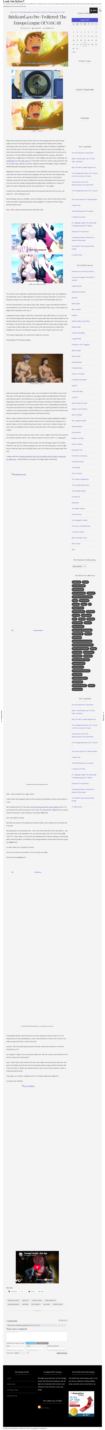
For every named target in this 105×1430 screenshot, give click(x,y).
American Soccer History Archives (83, 271)
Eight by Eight (76, 350)
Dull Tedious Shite (25, 12)
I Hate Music (36, 12)
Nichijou (93, 648)
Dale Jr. (75, 600)
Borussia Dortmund (79, 593)
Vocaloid (91, 685)
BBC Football (76, 309)
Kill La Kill (81, 619)
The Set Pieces (77, 514)
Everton (84, 604)
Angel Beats (76, 582)
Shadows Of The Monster (80, 232)
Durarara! (76, 604)
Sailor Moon (88, 656)
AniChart (74, 298)
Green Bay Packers (78, 611)
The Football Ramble (79, 491)
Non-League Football (79, 421)
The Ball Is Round (77, 462)
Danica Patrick (37, 1300)
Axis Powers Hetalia (78, 586)
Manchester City (77, 634)
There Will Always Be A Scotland (82, 211)
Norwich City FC (88, 652)
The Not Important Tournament (82, 153)
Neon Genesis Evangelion (80, 648)
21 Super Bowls (77, 255)
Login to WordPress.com (42, 1343)
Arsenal (85, 582)
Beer (16, 12)
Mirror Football (77, 415)
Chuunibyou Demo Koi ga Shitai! (82, 597)
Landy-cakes (24, 161)
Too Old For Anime (78, 532)
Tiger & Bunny (77, 674)
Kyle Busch (91, 619)
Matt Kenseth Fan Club (79, 403)
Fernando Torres (78, 608)
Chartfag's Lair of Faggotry (81, 345)
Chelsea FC (25, 1300)
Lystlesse (75, 397)
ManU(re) (25, 1304)
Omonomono (76, 432)
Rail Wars (47, 1304)
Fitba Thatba (76, 356)
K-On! (74, 619)
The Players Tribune (78, 508)
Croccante (34, 1428)
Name (8, 1346)
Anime (12, 12)
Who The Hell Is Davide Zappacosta (84, 167)
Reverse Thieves (77, 444)
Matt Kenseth (35, 1304)
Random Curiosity (78, 438)
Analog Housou (77, 286)
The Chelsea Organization (80, 479)
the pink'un (75, 503)
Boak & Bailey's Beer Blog (80, 321)
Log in (9, 1378)
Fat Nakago (37, 28)
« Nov (74, 52)
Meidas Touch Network (79, 409)
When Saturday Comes (79, 538)
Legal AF (74, 386)
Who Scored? (76, 544)
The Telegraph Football (79, 520)
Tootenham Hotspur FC (80, 678)
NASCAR (44, 12)
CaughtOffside (76, 339)
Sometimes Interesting (79, 456)
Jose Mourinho (86, 615)
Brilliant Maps (76, 327)
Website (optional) (52, 1346)
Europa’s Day (76, 205)
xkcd (73, 549)
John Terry (76, 615)
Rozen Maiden (77, 656)
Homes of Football (78, 374)
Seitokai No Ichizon (78, 663)
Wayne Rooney (57, 1304)
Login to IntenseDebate (30, 1343)
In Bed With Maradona (79, 380)
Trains (63, 12)
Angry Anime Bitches (79, 292)
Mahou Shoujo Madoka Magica (82, 630)
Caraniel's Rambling (78, 333)
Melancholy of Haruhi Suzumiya (82, 641)
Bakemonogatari (78, 589)
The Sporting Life (53, 12)
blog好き (74, 315)
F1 (90, 604)
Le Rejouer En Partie (78, 217)
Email (28, 1346)
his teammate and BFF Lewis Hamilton (46, 807)
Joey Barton (90, 611)
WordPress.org (12, 1396)
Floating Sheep (77, 362)
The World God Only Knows (81, 671)
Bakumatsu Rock (13, 1300)
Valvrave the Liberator (79, 685)
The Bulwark (76, 467)
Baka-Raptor (76, 304)
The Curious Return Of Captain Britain (84, 199)
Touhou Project (77, 682)
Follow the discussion (66, 1320)
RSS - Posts (45, 1408)
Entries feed (11, 1384)
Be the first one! (35, 1325)
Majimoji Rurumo (13, 1304)
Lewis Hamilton (50, 1300)
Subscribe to (10, 1353)
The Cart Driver (77, 473)
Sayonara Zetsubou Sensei (81, 660)
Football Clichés (77, 368)
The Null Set (76, 497)
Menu (95, 10)
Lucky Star (88, 623)
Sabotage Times (77, 450)
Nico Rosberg (77, 652)
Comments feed (12, 1390)
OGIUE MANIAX (77, 427)
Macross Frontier (78, 626)
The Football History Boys (80, 485)
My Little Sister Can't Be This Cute (82, 645)
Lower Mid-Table (77, 391)
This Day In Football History (81, 526)
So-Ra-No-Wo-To (78, 667)
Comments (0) (49, 28)
